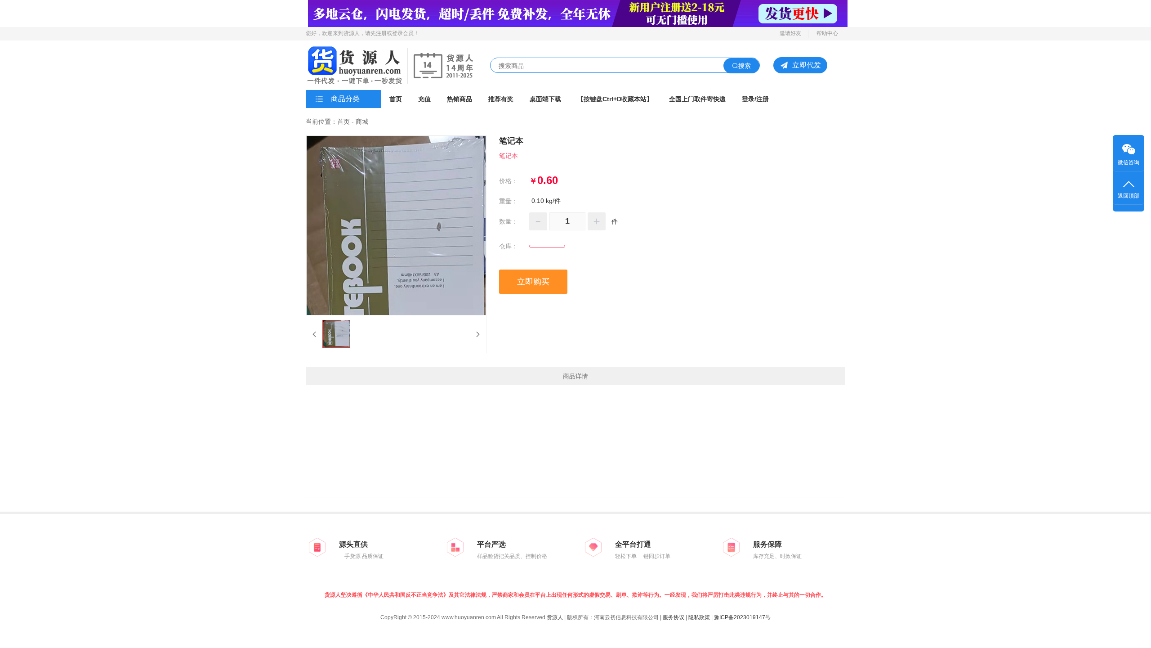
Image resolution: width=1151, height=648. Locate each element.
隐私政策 (699, 617)
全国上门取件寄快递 (697, 99)
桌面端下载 (545, 99)
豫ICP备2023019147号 (742, 617)
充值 (424, 99)
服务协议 (673, 617)
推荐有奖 (500, 99)
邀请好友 (790, 33)
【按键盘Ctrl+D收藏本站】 (615, 99)
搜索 (744, 65)
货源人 (555, 617)
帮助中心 (827, 33)
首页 (395, 99)
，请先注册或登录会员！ (389, 33)
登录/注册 (755, 99)
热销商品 (459, 99)
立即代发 (806, 65)
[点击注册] (578, 13)
